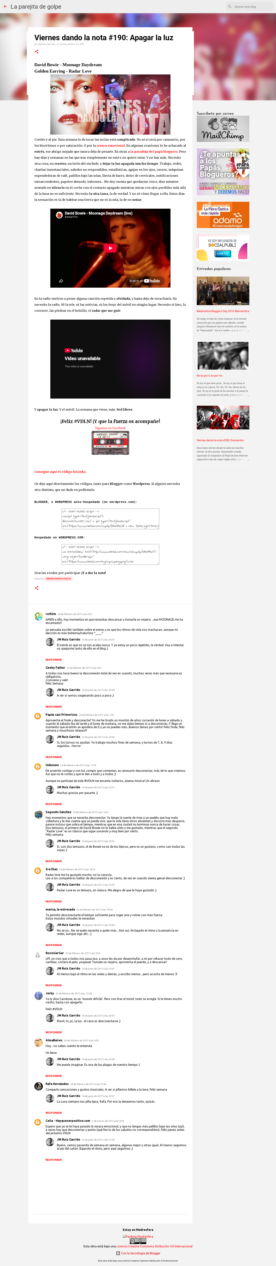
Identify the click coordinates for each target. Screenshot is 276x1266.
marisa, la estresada (60, 909)
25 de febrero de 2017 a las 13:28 (74, 993)
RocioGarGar (55, 953)
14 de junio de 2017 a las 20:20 (98, 639)
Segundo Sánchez (58, 812)
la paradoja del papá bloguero (154, 151)
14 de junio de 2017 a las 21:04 (98, 1139)
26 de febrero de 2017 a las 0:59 (81, 1040)
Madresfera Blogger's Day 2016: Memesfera (223, 311)
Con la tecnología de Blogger (140, 1253)
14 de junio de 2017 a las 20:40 (98, 925)
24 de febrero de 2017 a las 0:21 (75, 614)
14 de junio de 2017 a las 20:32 (98, 841)
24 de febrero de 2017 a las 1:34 (96, 714)
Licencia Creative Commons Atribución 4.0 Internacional (154, 1246)
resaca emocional (111, 145)
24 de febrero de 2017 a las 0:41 (84, 667)
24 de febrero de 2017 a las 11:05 (78, 765)
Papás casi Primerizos (61, 714)
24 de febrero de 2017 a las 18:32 (77, 869)
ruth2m (51, 614)
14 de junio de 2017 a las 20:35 (98, 884)
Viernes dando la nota (58, 579)
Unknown (52, 765)
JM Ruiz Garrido (68, 639)
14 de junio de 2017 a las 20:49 (98, 1059)
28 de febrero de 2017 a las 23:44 (88, 1084)
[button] (36, 51)
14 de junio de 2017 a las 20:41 (98, 968)
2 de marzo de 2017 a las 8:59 (108, 1121)
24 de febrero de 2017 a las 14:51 (91, 812)
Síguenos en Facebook (110, 428)
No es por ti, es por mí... (210, 375)
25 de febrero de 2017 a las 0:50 (82, 953)
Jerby (50, 993)
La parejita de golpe (36, 6)
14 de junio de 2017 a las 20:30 (98, 737)
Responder (54, 659)
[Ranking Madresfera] (138, 1236)
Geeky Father (55, 667)
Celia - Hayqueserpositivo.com (68, 1120)
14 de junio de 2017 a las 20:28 (98, 690)
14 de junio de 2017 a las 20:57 (98, 1096)
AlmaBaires (54, 1040)
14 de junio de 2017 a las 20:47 (98, 1015)
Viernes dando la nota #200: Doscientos (220, 440)
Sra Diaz (52, 869)
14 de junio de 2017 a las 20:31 (98, 787)
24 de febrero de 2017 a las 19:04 (94, 909)
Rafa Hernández (57, 1084)
